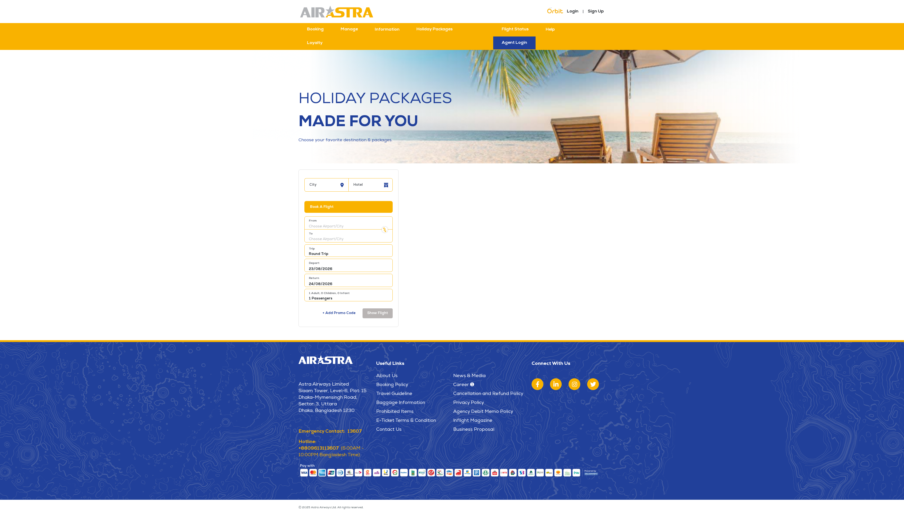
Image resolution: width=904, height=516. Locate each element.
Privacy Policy (468, 403)
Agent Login (514, 43)
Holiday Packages (434, 29)
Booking (315, 29)
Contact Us (389, 429)
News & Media (469, 376)
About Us (387, 376)
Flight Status (515, 29)
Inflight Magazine (472, 421)
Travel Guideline (394, 394)
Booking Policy (392, 385)
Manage (349, 29)
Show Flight (377, 313)
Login (572, 11)
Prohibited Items (395, 412)
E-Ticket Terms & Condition (406, 421)
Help (550, 30)
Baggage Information (400, 403)
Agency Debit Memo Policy (483, 412)
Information (387, 30)
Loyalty (315, 43)
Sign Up (596, 11)
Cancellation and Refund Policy (488, 394)
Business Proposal (473, 429)
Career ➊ (463, 385)
